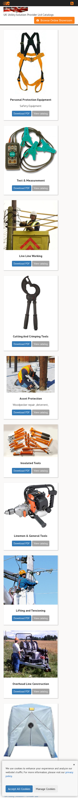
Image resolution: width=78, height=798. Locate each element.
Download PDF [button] (22, 113)
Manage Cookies (45, 789)
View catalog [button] (41, 113)
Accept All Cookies (19, 789)
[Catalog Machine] (6, 3)
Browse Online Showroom (55, 20)
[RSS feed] (71, 3)
